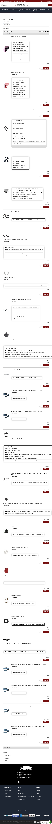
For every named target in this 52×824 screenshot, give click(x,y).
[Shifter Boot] (6, 531)
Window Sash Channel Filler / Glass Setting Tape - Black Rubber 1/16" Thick (28, 664)
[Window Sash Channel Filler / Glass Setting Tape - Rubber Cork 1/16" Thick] (6, 710)
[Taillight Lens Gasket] (6, 600)
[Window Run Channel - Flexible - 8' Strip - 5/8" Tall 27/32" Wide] (6, 639)
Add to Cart (46, 521)
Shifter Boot (13, 526)
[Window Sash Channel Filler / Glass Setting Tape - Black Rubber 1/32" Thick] (6, 689)
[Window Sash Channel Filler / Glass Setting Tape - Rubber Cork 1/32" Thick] (6, 731)
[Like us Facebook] (19, 782)
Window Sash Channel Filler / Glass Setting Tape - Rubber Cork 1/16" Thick (28, 705)
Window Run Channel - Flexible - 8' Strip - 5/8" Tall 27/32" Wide (17, 643)
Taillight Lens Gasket (15, 595)
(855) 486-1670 (22, 772)
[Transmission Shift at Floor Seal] (6, 620)
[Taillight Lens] (6, 570)
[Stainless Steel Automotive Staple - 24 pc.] (6, 551)
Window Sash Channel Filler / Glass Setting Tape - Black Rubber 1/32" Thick (28, 685)
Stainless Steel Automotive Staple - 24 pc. (20, 547)
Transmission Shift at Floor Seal (18, 616)
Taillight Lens (6, 574)
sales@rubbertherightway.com (25, 777)
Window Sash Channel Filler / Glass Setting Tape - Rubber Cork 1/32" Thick (28, 726)
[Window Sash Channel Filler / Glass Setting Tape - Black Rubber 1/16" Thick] (6, 669)
